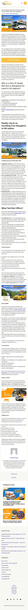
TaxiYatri (19, 213)
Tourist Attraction (5, 574)
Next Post (14, 477)
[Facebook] (17, 599)
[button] (21, 3)
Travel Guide (4, 576)
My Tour (3, 561)
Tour (2, 572)
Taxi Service (4, 567)
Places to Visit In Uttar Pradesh (8, 563)
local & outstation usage (19, 309)
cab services (19, 418)
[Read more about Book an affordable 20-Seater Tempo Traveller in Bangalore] (14, 513)
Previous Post (14, 474)
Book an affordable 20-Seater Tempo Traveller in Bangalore (12, 521)
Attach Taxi (14, 588)
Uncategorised (4, 578)
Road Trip (3, 565)
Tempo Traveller (5, 13)
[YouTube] (20, 599)
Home (14, 585)
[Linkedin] (10, 599)
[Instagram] (14, 599)
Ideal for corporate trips (6, 109)
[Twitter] (7, 599)
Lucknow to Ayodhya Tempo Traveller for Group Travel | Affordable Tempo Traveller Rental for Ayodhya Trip (14, 503)
